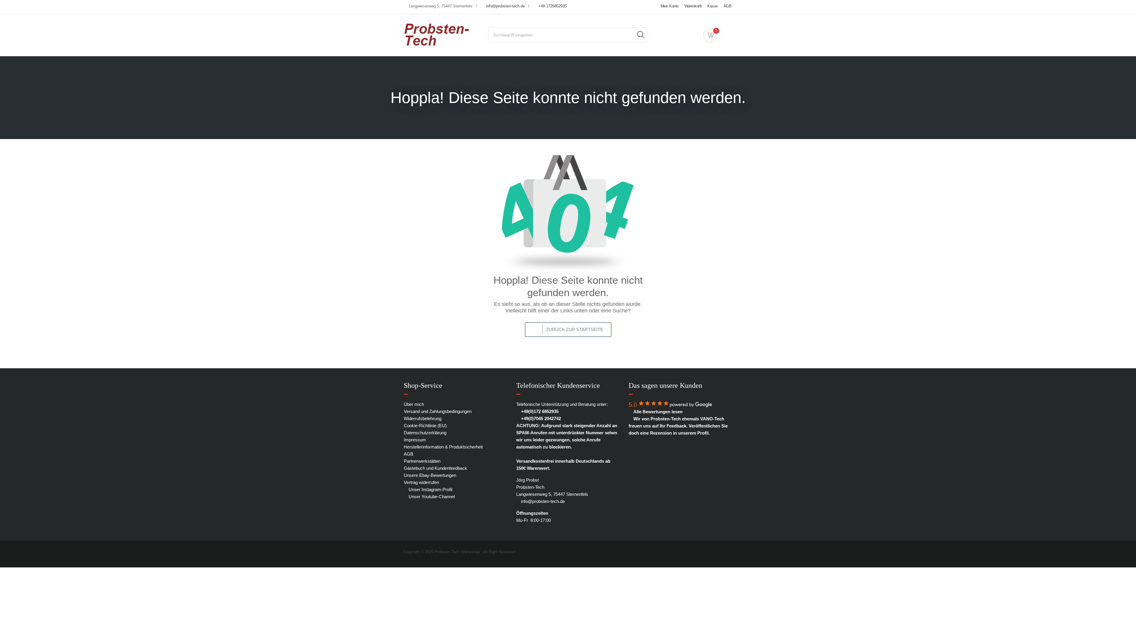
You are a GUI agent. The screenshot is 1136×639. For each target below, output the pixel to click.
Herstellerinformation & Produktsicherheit (443, 446)
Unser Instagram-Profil (429, 489)
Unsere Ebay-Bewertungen (430, 475)
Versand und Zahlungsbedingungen (438, 411)
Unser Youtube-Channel (431, 496)
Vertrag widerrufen (421, 482)
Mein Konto (670, 6)
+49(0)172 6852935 (539, 411)
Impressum (415, 439)
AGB (728, 6)
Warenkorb (693, 6)
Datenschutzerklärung (425, 432)
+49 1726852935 (552, 6)
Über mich (414, 404)
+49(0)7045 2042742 (540, 418)
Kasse (712, 6)
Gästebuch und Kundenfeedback (435, 468)
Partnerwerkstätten (422, 461)
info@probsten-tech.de (505, 6)
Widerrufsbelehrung (422, 418)
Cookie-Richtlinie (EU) (425, 425)
